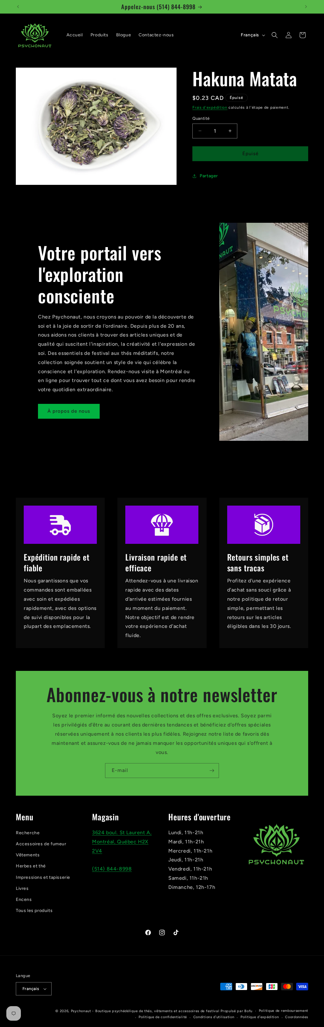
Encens (24, 899)
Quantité (200, 118)
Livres (22, 888)
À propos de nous (68, 411)
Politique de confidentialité (163, 1017)
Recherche (28, 833)
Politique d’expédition (259, 1017)
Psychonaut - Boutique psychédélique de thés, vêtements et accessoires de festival (145, 1011)
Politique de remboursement (283, 1011)
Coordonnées (296, 1017)
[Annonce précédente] (18, 7)
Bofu (248, 1011)
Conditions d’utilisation (213, 1017)
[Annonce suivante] (306, 7)
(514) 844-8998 (112, 869)
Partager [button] (209, 176)
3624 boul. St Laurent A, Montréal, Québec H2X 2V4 (122, 842)
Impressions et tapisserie (43, 877)
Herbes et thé (31, 866)
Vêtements (28, 855)
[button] (275, 35)
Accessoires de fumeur (41, 844)
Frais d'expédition (209, 107)
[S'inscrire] (212, 770)
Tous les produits (34, 910)
